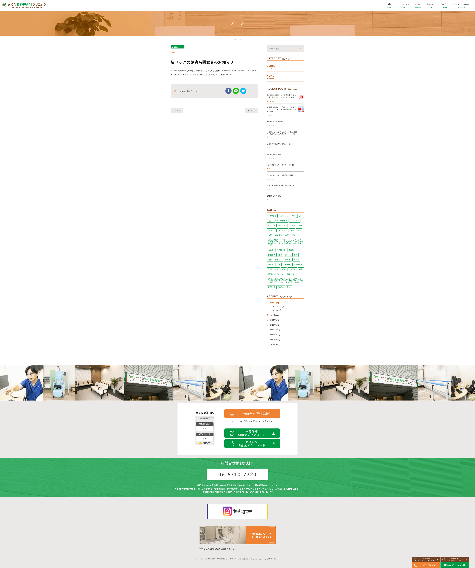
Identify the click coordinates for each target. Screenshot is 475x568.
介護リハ (271, 230)
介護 (300, 225)
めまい (270, 221)
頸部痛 (281, 287)
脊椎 (270, 260)
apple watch (284, 216)
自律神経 (287, 264)
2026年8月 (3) (278, 307)
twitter (243, 91)
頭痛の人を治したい (276, 274)
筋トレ (287, 255)
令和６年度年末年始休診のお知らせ (280, 186)
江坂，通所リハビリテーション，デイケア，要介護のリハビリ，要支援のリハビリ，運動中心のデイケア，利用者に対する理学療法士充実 (285, 242)
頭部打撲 (271, 287)
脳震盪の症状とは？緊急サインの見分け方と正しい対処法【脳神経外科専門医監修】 (281, 109)
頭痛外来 (290, 274)
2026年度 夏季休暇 (275, 121)
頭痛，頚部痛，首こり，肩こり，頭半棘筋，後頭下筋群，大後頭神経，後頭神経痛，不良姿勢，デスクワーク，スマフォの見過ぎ (285, 280)
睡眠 (280, 255)
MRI (293, 216)
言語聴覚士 (298, 264)
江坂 (294, 235)
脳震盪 (270, 264)
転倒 (283, 269)
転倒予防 (292, 269)
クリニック (294, 221)
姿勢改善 (278, 235)
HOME (235, 39)
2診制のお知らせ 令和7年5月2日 (280, 175)
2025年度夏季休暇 (274, 154)
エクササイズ (282, 221)
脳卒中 (287, 260)
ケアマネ (271, 225)
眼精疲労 (271, 255)
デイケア (281, 225)
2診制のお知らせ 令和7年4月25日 (280, 165)
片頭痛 (270, 250)
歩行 (287, 235)
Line (236, 91)
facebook (228, 91)
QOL (300, 216)
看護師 (291, 250)
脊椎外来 (278, 260)
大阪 (270, 235)
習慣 (295, 255)
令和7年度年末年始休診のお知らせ (280, 144)
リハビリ (292, 225)
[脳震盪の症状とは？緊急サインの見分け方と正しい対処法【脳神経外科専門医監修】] (301, 109)
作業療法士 (282, 230)
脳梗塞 (296, 260)
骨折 (288, 287)
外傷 (299, 230)
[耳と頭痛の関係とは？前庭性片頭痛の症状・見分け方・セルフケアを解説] (301, 97)
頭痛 (300, 269)
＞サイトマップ (197, 559)
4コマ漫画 (272, 216)
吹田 (292, 230)
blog (176, 47)
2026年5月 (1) (278, 310)
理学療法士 (281, 250)
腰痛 (278, 264)
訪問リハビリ (273, 269)
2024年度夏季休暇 (274, 196)
